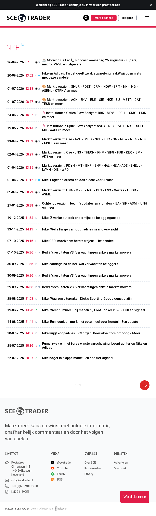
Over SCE (90, 462)
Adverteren (121, 462)
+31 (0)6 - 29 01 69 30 (24, 486)
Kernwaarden (92, 468)
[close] (151, 5)
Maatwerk (120, 468)
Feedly (61, 473)
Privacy (88, 473)
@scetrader (64, 462)
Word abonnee (103, 17)
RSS (60, 479)
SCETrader (28, 18)
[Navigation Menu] (144, 17)
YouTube (62, 468)
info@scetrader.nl (22, 480)
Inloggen (127, 17)
